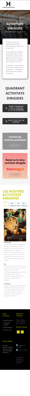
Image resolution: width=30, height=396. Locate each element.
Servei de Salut (7, 330)
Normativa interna (8, 320)
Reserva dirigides (8, 327)
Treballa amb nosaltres (7, 324)
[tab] (5, 205)
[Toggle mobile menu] (27, 3)
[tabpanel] (15, 256)
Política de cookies (7, 349)
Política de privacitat (7, 347)
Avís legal (4, 345)
